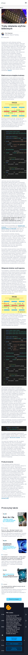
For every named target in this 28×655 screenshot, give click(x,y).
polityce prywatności (11, 627)
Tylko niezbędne (14, 643)
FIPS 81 (10, 70)
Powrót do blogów (14, 599)
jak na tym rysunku (15, 437)
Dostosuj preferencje (14, 648)
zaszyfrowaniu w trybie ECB (8, 228)
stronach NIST (5, 498)
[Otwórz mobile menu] (26, 3)
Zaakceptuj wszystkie (14, 638)
